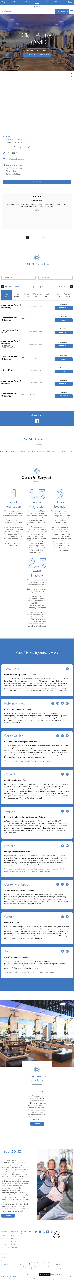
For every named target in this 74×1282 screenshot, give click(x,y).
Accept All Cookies (44, 1274)
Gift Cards (4, 1258)
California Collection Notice (12, 1279)
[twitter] (36, 1231)
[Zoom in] (71, 73)
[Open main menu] (71, 11)
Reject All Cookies (55, 1274)
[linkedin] (47, 1231)
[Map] (37, 104)
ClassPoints (14, 1247)
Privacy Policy (59, 1268)
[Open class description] (23, 306)
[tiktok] (51, 1231)
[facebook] (37, 423)
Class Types (14, 1239)
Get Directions (37, 182)
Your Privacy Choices (64, 1279)
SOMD (38, 7)
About (3, 1236)
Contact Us (4, 1264)
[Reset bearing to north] (71, 79)
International (5, 1248)
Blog (12, 1236)
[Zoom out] (71, 76)
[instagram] (44, 1231)
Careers (3, 1239)
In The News (4, 1245)
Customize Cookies (31, 1275)
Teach (3, 1242)
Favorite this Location (38, 50)
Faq (2, 1261)
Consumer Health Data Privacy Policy (39, 1279)
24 (46, 237)
